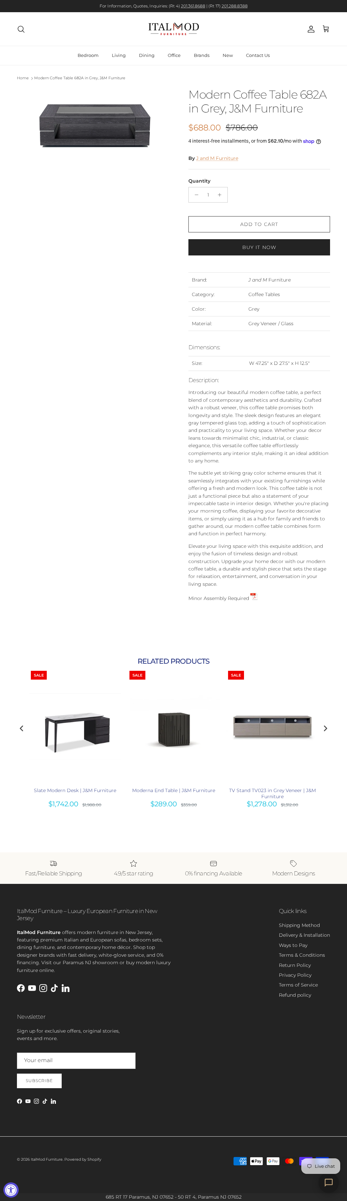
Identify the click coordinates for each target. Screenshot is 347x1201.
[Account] (309, 29)
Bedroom (88, 55)
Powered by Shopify (82, 1159)
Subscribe (39, 1080)
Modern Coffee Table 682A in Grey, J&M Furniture (79, 78)
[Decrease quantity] (195, 194)
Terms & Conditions (302, 955)
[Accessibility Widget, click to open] (11, 1190)
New (228, 55)
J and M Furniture (217, 158)
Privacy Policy (295, 975)
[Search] (21, 29)
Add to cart (259, 224)
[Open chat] (329, 1183)
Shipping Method (299, 925)
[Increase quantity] (221, 194)
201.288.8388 (235, 5)
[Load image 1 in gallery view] (95, 126)
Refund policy (295, 995)
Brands (201, 55)
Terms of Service (298, 985)
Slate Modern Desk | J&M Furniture (75, 790)
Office (174, 55)
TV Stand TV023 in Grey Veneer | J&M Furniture (272, 793)
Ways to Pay (293, 945)
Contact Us (258, 55)
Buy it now (259, 247)
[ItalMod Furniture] (173, 29)
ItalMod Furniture (47, 1159)
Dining (147, 55)
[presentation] (21, 728)
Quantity (199, 181)
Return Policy (295, 965)
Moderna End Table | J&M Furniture (173, 790)
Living (119, 55)
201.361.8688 (193, 5)
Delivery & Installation (304, 935)
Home (23, 78)
